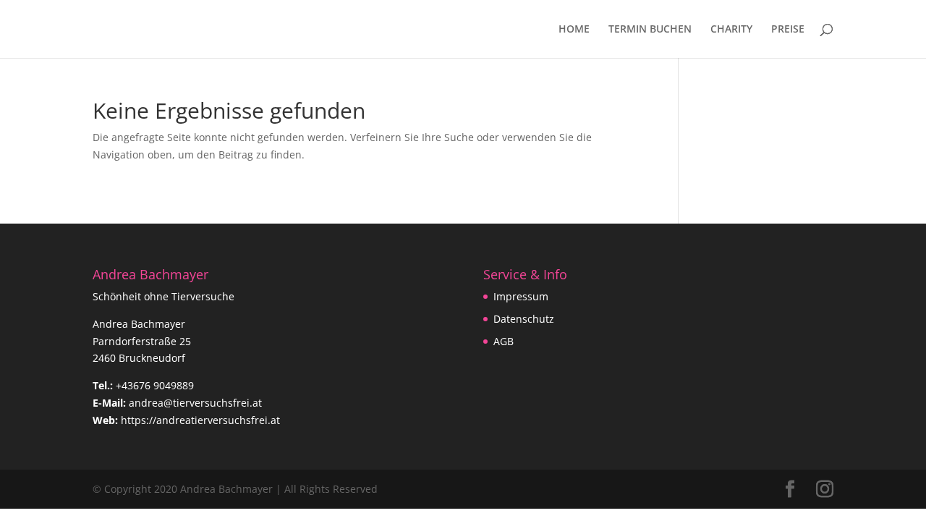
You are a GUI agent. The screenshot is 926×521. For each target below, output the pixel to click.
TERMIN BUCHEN (650, 29)
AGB (503, 341)
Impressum (520, 296)
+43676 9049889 (155, 385)
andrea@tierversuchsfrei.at (195, 403)
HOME (574, 29)
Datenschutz (523, 319)
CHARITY (731, 29)
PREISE (787, 29)
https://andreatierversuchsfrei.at (200, 420)
